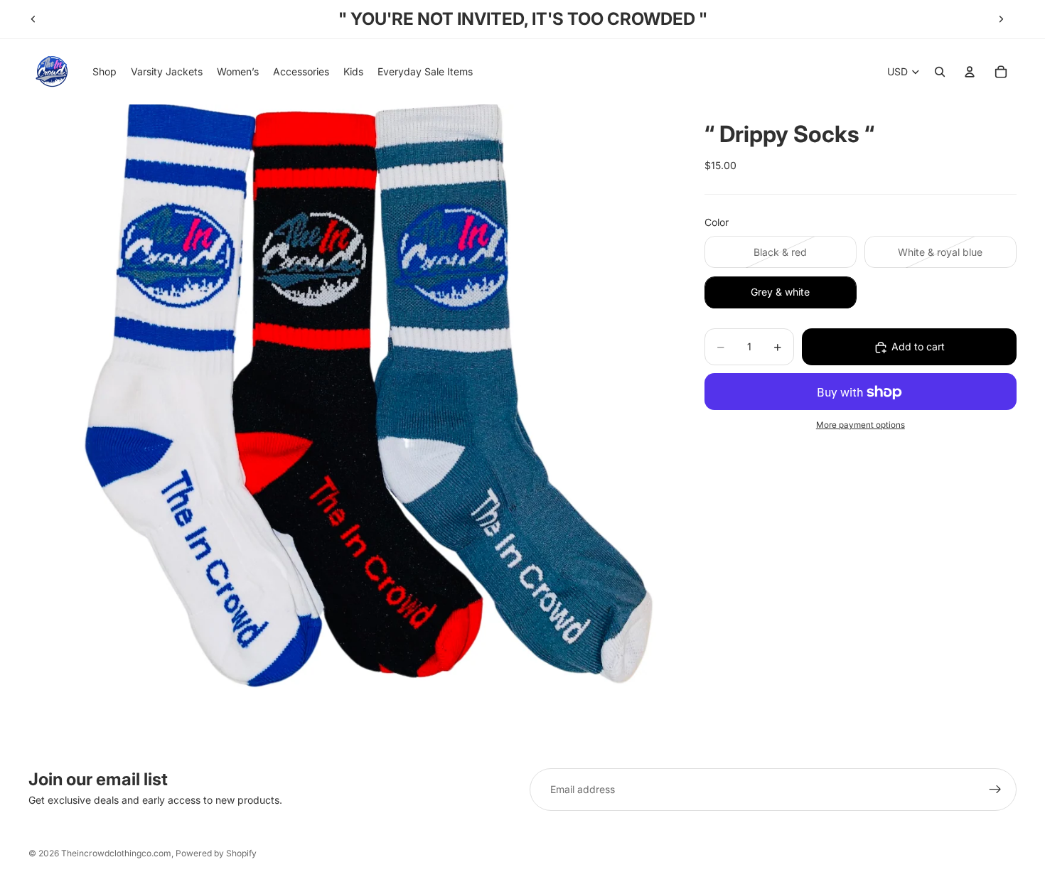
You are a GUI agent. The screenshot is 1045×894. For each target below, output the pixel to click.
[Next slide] (1001, 19)
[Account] (969, 71)
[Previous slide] (33, 19)
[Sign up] (995, 789)
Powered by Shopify (216, 853)
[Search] (939, 71)
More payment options (860, 425)
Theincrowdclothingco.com (116, 853)
